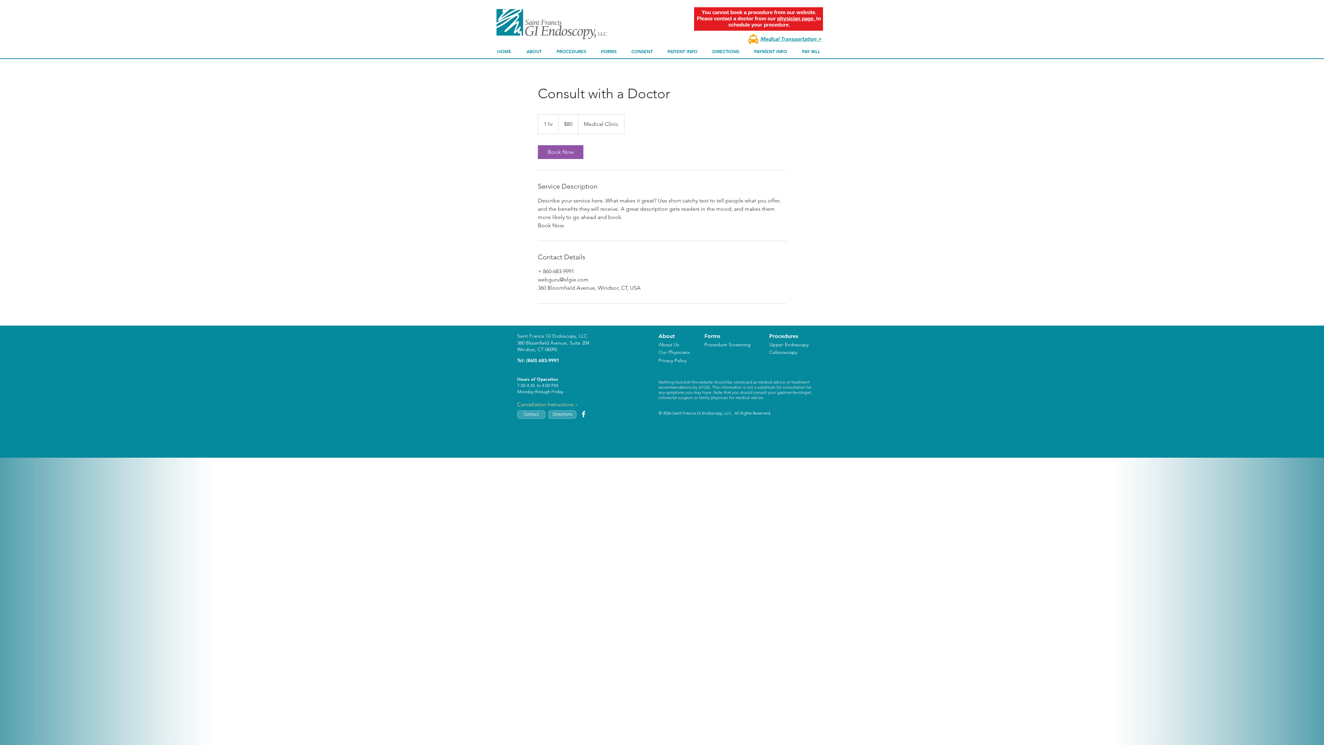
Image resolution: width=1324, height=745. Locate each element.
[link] (560, 152)
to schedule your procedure (774, 22)
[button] (534, 51)
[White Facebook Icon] (583, 414)
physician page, (796, 18)
